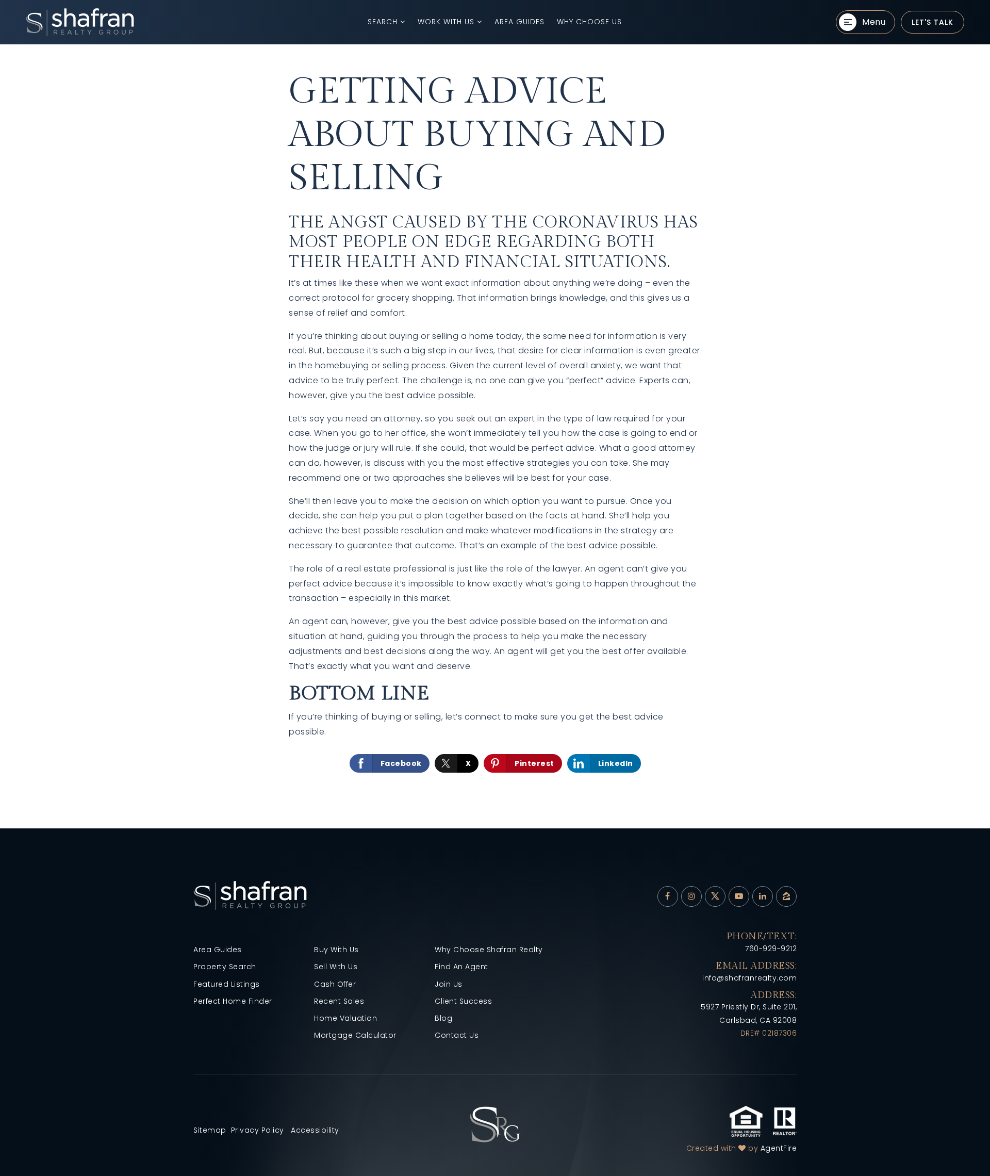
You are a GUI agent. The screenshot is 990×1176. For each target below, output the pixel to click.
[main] (495, 436)
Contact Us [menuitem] (456, 1035)
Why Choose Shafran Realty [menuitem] (489, 949)
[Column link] (157, 22)
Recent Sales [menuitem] (339, 1001)
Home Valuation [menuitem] (345, 1018)
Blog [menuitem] (443, 1018)
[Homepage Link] (495, 1124)
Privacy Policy (257, 1130)
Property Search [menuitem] (224, 966)
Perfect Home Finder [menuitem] (232, 1001)
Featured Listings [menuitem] (226, 984)
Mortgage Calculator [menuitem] (355, 1035)
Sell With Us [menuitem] (335, 966)
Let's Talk (932, 22)
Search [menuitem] (384, 22)
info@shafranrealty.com (749, 978)
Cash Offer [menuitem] (335, 984)
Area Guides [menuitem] (519, 22)
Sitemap (209, 1130)
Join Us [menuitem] (449, 984)
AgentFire (779, 1148)
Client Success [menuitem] (463, 1001)
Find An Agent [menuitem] (461, 966)
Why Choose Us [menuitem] (589, 22)
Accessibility (315, 1130)
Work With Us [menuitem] (447, 22)
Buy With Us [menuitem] (336, 949)
